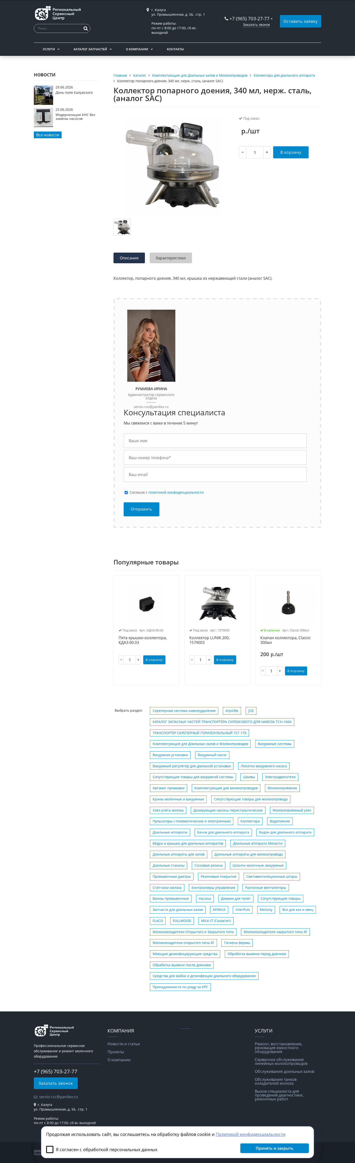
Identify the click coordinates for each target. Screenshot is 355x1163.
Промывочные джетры (172, 876)
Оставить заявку (301, 21)
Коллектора (250, 821)
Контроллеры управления (213, 887)
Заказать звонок (256, 24)
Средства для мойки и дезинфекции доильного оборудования (204, 975)
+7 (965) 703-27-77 (249, 18)
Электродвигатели (280, 777)
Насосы (205, 898)
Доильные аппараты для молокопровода (248, 854)
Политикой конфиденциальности (250, 1134)
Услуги (49, 49)
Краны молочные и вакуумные (178, 799)
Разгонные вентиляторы (265, 887)
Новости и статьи (123, 1044)
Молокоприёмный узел (292, 810)
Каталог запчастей (90, 49)
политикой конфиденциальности (176, 492)
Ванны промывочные (171, 898)
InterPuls (242, 909)
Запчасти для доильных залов (178, 909)
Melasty (266, 909)
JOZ (251, 710)
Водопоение (280, 821)
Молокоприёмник (282, 788)
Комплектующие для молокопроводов (226, 788)
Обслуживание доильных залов (284, 1071)
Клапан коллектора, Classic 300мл (285, 640)
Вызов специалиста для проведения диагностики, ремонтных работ (279, 1095)
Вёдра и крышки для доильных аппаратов (188, 843)
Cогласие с (167, 492)
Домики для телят (236, 898)
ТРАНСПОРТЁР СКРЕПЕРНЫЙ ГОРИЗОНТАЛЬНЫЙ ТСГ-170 (199, 733)
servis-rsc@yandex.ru (151, 406)
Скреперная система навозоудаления (184, 710)
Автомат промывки (169, 788)
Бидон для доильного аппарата (285, 832)
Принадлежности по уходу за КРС (180, 987)
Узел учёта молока (168, 810)
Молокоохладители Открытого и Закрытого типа (193, 931)
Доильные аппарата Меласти (258, 843)
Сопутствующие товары (281, 898)
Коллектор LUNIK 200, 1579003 (209, 640)
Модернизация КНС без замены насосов (75, 116)
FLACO (158, 920)
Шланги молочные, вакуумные (258, 865)
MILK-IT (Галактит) (216, 920)
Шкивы (249, 777)
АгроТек (232, 710)
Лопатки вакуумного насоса (264, 766)
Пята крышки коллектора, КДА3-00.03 (143, 640)
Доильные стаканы (169, 865)
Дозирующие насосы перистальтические (228, 810)
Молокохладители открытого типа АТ (183, 942)
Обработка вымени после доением (182, 965)
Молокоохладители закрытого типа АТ (275, 931)
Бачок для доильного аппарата (223, 832)
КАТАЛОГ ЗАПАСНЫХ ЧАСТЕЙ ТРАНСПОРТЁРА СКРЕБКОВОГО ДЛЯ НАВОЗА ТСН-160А (222, 721)
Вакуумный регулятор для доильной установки (192, 766)
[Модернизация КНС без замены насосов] (43, 125)
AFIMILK (219, 909)
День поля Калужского (74, 92)
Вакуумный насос (212, 755)
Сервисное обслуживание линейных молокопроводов (281, 1061)
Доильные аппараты (170, 832)
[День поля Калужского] (43, 103)
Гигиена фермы (237, 942)
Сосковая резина (208, 865)
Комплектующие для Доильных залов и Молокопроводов (200, 743)
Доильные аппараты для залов (179, 854)
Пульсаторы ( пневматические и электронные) (192, 821)
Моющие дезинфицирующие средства (185, 953)
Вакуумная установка (170, 755)
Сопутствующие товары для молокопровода (251, 799)
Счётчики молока (167, 887)
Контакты (175, 49)
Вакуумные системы (274, 743)
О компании (137, 49)
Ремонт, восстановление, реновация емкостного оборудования (278, 1047)
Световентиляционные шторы (271, 876)
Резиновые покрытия (218, 876)
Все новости (47, 135)
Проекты (115, 1052)
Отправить (141, 509)
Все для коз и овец (297, 909)
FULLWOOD (182, 920)
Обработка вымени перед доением (256, 953)
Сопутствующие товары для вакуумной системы (193, 777)
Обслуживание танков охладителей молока (276, 1081)
